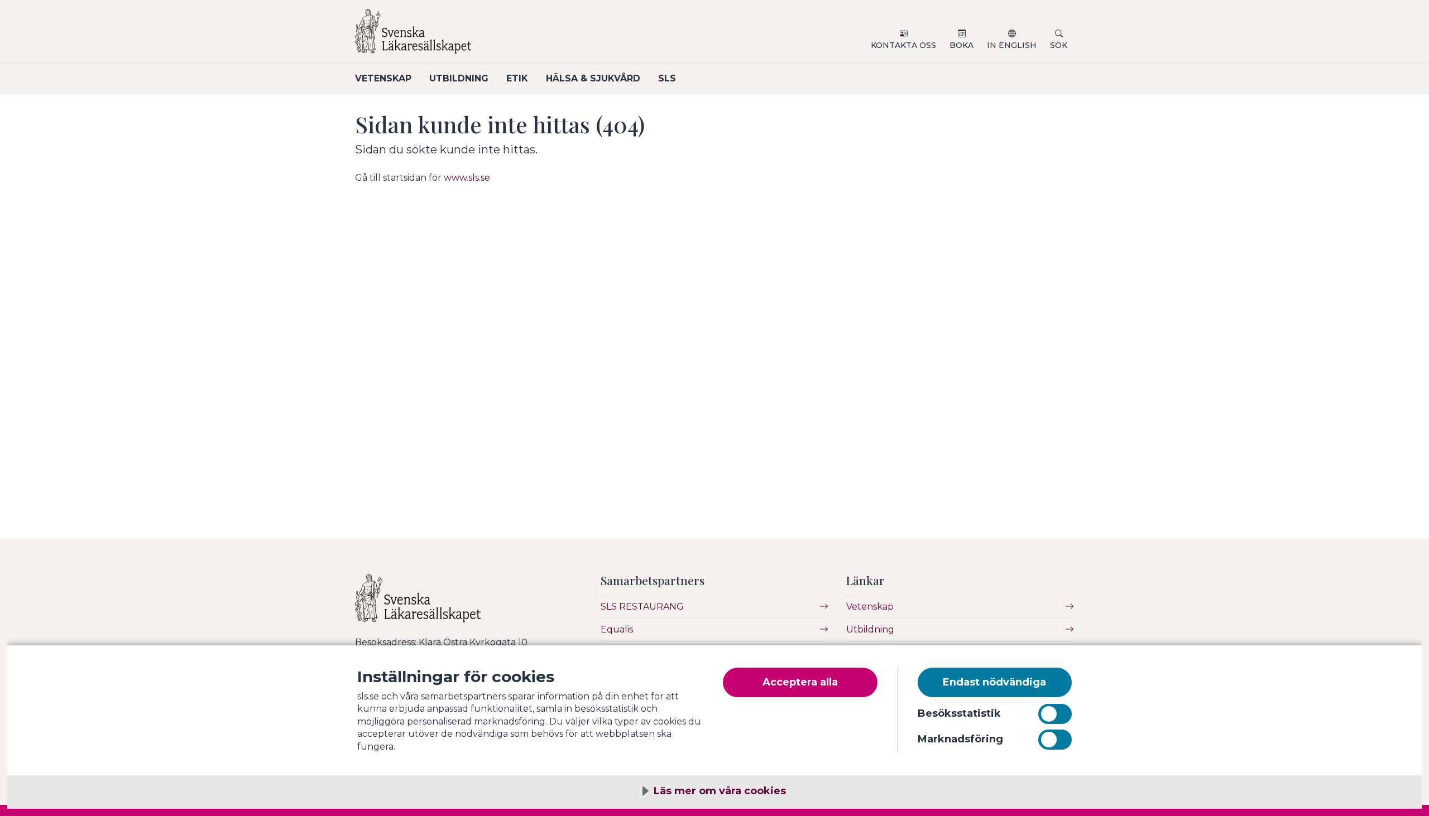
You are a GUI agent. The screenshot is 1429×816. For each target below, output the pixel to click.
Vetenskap (383, 78)
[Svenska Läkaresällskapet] (489, 35)
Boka (962, 45)
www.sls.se (467, 177)
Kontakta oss (903, 45)
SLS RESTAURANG (642, 606)
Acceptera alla (800, 682)
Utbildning (458, 78)
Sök (1058, 45)
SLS (667, 78)
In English (1012, 45)
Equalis (617, 629)
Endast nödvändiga (994, 682)
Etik (517, 78)
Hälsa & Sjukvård (593, 78)
